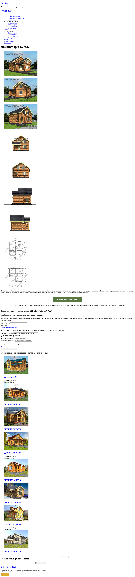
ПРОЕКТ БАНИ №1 (12, 404)
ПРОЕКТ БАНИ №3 (12, 551)
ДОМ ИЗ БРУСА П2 (12, 453)
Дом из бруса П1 (11, 377)
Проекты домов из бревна (16, 18)
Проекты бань (12, 20)
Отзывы (6, 39)
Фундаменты (12, 28)
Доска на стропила (6, 337)
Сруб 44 (4, 3)
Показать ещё (65, 557)
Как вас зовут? (5, 323)
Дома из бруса (12, 25)
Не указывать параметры (8, 347)
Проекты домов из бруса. (16, 16)
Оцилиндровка (13, 26)
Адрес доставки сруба (8, 340)
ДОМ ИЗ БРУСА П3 (12, 524)
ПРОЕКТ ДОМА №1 (12, 429)
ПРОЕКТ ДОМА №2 (12, 502)
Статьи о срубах (9, 41)
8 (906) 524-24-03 (6, 10)
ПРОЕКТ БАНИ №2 (12, 480)
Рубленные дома (13, 23)
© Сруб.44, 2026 (8, 567)
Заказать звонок (6, 11)
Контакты (7, 43)
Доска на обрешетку (7, 338)
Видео (6, 29)
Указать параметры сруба (9, 327)
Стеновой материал (7, 333)
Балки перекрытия (6, 335)
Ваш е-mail (4, 325)
